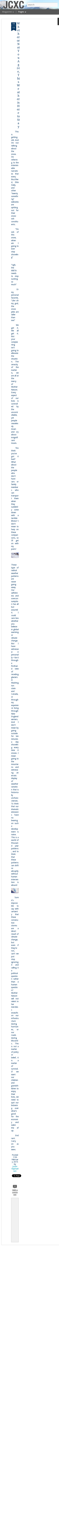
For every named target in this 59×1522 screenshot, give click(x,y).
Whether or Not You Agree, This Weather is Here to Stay (18, 75)
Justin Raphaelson (14, 1168)
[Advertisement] (34, 68)
